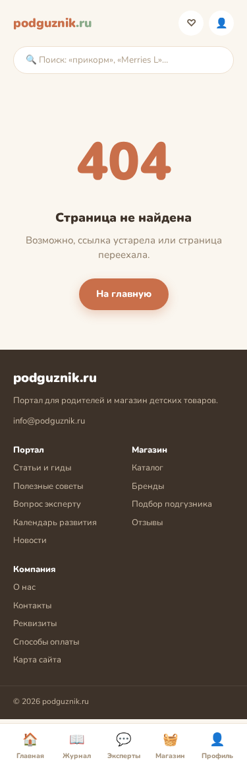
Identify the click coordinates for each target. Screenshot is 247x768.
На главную (123, 293)
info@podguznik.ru (49, 421)
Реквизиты (35, 623)
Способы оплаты (46, 642)
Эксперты (123, 746)
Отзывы (147, 522)
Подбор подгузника (172, 504)
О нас (24, 587)
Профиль (221, 23)
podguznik (52, 23)
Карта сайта (37, 660)
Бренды (148, 486)
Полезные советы (48, 486)
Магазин (170, 746)
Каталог (147, 468)
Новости (30, 540)
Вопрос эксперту (47, 504)
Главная (30, 746)
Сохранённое (191, 23)
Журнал (77, 746)
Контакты (32, 606)
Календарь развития (55, 522)
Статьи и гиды (42, 468)
